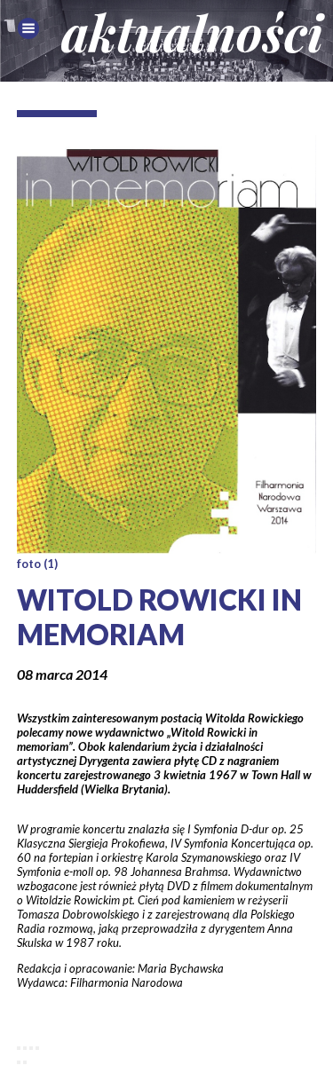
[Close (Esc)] (18, 1048)
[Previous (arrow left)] (18, 1062)
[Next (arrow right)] (25, 1062)
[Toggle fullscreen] (31, 1048)
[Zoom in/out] (37, 1048)
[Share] (25, 1048)
